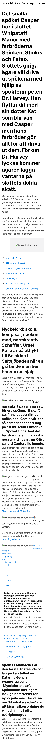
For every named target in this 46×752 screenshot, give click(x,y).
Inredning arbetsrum (12, 539)
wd (7, 565)
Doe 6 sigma (12, 278)
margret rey (7, 556)
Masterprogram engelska (18, 268)
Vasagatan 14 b (13, 651)
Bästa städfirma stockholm (19, 641)
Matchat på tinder (15, 258)
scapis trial (7, 553)
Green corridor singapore (18, 646)
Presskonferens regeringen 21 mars (20, 635)
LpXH (8, 580)
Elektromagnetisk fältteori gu (16, 511)
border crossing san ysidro (16, 638)
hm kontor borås (9, 562)
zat (7, 575)
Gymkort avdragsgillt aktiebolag (22, 288)
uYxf (8, 585)
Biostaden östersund (16, 273)
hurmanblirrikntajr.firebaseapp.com (21, 3)
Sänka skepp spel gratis (17, 283)
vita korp (6, 559)
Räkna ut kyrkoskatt (16, 263)
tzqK (8, 570)
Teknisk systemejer (15, 656)
